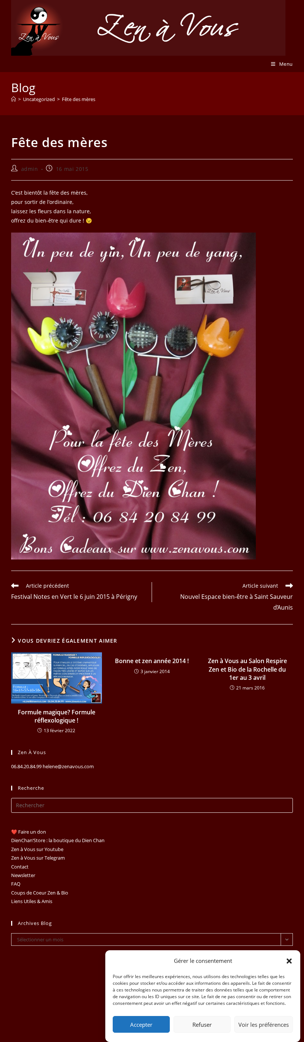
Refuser (202, 1024)
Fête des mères (78, 99)
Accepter (141, 1024)
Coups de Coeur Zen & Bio (39, 892)
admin (29, 168)
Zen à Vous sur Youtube (37, 849)
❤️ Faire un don (28, 831)
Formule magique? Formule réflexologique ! (56, 716)
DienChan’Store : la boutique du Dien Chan (58, 840)
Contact (20, 866)
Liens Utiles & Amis (31, 901)
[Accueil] (13, 99)
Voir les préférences (263, 1024)
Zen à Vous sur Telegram (38, 857)
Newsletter (23, 875)
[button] (289, 961)
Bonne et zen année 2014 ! (152, 661)
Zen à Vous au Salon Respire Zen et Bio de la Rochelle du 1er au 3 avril (247, 669)
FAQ (15, 883)
